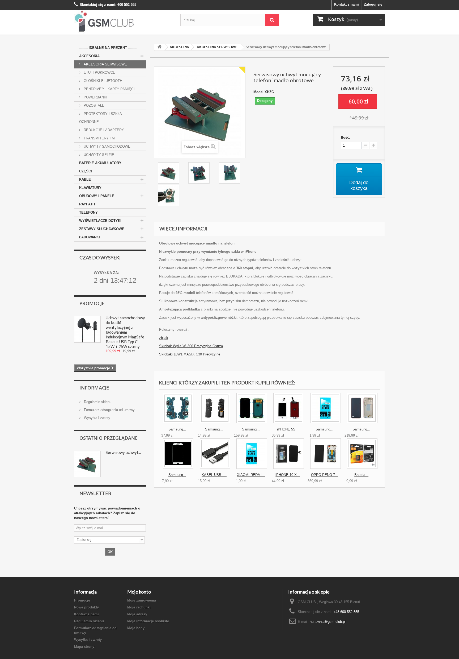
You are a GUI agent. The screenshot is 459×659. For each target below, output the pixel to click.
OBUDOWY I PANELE (96, 196)
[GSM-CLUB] (123, 22)
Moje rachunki (139, 607)
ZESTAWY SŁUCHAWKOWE (101, 229)
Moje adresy (137, 614)
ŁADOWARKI (89, 237)
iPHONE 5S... (288, 429)
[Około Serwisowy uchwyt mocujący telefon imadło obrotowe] (87, 464)
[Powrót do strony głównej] (159, 47)
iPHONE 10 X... (287, 475)
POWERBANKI (95, 97)
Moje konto (139, 592)
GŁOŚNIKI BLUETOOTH (102, 81)
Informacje (94, 387)
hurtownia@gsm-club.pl (328, 622)
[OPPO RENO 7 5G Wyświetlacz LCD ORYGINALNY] (325, 453)
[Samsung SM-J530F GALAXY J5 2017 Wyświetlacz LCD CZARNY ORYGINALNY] (251, 408)
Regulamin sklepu (97, 402)
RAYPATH (87, 204)
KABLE (85, 179)
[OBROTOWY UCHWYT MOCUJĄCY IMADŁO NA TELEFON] (169, 173)
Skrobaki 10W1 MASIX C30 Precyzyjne (189, 354)
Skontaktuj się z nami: (98, 5)
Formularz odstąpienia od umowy (109, 410)
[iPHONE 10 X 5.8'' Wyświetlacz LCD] (288, 453)
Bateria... (361, 475)
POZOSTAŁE (93, 105)
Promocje (91, 303)
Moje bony (135, 628)
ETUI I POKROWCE (99, 72)
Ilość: (345, 137)
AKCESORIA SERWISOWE (105, 64)
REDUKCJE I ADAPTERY (103, 130)
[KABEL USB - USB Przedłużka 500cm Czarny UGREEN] (215, 453)
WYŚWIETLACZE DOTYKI (100, 221)
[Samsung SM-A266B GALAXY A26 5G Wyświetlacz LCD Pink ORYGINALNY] (362, 408)
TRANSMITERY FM (99, 138)
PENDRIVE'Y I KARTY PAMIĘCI (109, 89)
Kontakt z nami (346, 4)
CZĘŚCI (85, 171)
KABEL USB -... (214, 475)
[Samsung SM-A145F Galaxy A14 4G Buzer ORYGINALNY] (215, 408)
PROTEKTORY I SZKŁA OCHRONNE (100, 118)
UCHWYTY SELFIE (98, 155)
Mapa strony (84, 647)
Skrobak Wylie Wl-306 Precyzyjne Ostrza (191, 346)
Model (258, 92)
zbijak (163, 338)
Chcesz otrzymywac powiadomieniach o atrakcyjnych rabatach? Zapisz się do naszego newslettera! (107, 513)
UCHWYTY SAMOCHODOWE (106, 146)
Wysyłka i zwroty (96, 418)
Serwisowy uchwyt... (123, 452)
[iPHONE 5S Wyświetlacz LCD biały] (288, 408)
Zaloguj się (373, 4)
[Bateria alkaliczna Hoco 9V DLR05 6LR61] (362, 453)
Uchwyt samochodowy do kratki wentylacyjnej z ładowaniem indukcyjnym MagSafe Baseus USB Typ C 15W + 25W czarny (125, 332)
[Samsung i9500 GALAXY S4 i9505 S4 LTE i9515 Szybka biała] (178, 453)
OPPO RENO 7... (324, 475)
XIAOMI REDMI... (251, 475)
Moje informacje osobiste (148, 621)
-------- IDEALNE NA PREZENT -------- (108, 48)
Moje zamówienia (141, 600)
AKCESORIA (89, 56)
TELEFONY (88, 212)
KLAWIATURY (90, 188)
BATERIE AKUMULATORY (100, 163)
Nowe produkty (86, 607)
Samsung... (177, 429)
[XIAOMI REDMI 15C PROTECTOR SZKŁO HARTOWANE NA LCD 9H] (251, 453)
